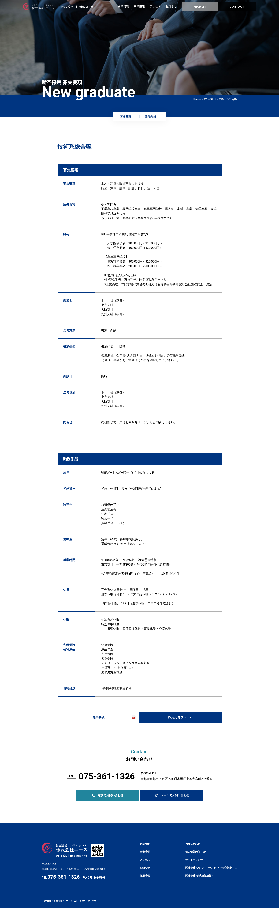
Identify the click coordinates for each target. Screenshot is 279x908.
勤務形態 (150, 116)
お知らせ (171, 6)
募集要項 (125, 116)
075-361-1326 (107, 776)
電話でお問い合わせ (110, 795)
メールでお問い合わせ (175, 795)
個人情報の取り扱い (196, 851)
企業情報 (123, 6)
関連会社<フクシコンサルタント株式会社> (208, 867)
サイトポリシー (194, 859)
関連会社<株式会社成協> (199, 875)
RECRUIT (199, 6)
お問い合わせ (192, 843)
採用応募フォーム (180, 717)
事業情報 (139, 6)
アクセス (155, 6)
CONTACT (237, 6)
